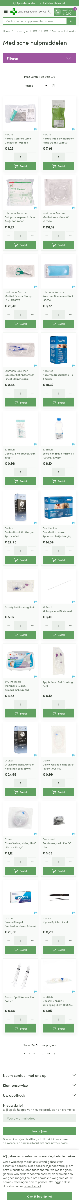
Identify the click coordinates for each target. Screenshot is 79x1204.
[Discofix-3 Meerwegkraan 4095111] (20, 428)
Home (6, 31)
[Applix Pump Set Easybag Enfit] (58, 660)
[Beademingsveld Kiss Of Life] (58, 818)
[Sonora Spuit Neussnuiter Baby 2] (20, 976)
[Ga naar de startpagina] (28, 11)
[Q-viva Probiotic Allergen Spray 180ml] (20, 507)
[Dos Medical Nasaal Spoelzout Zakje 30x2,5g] (58, 507)
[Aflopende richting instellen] (54, 85)
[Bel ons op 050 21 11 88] (49, 12)
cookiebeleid (32, 1186)
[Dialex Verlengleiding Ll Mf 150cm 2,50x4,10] (20, 818)
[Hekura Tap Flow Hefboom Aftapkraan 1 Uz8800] (58, 113)
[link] (25, 1053)
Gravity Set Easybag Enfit (20, 607)
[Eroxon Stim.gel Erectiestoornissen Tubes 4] (20, 897)
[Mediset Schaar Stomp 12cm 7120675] (20, 271)
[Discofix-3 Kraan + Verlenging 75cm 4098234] (58, 976)
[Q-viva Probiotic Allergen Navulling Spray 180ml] (20, 739)
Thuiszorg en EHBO (25, 31)
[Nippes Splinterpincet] (58, 897)
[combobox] (35, 21)
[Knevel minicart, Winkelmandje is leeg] (57, 11)
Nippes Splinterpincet (55, 922)
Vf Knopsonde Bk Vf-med (57, 611)
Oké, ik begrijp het (39, 1196)
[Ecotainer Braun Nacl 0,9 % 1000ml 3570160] (58, 428)
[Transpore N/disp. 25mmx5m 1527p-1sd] (20, 660)
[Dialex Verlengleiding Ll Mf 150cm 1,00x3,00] (58, 739)
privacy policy (59, 1143)
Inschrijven (39, 1131)
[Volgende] (53, 1053)
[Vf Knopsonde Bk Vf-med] (58, 586)
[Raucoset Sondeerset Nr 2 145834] (58, 271)
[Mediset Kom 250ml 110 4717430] (58, 192)
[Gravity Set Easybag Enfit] (20, 586)
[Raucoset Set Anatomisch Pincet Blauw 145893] (20, 350)
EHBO (44, 31)
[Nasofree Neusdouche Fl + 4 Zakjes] (58, 350)
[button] (39, 58)
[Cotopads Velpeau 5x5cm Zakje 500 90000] (20, 192)
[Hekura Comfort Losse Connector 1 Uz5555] (20, 113)
